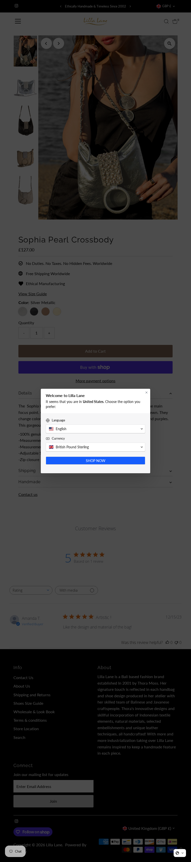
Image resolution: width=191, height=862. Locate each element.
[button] (180, 853)
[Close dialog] (146, 392)
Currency (58, 438)
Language (58, 420)
